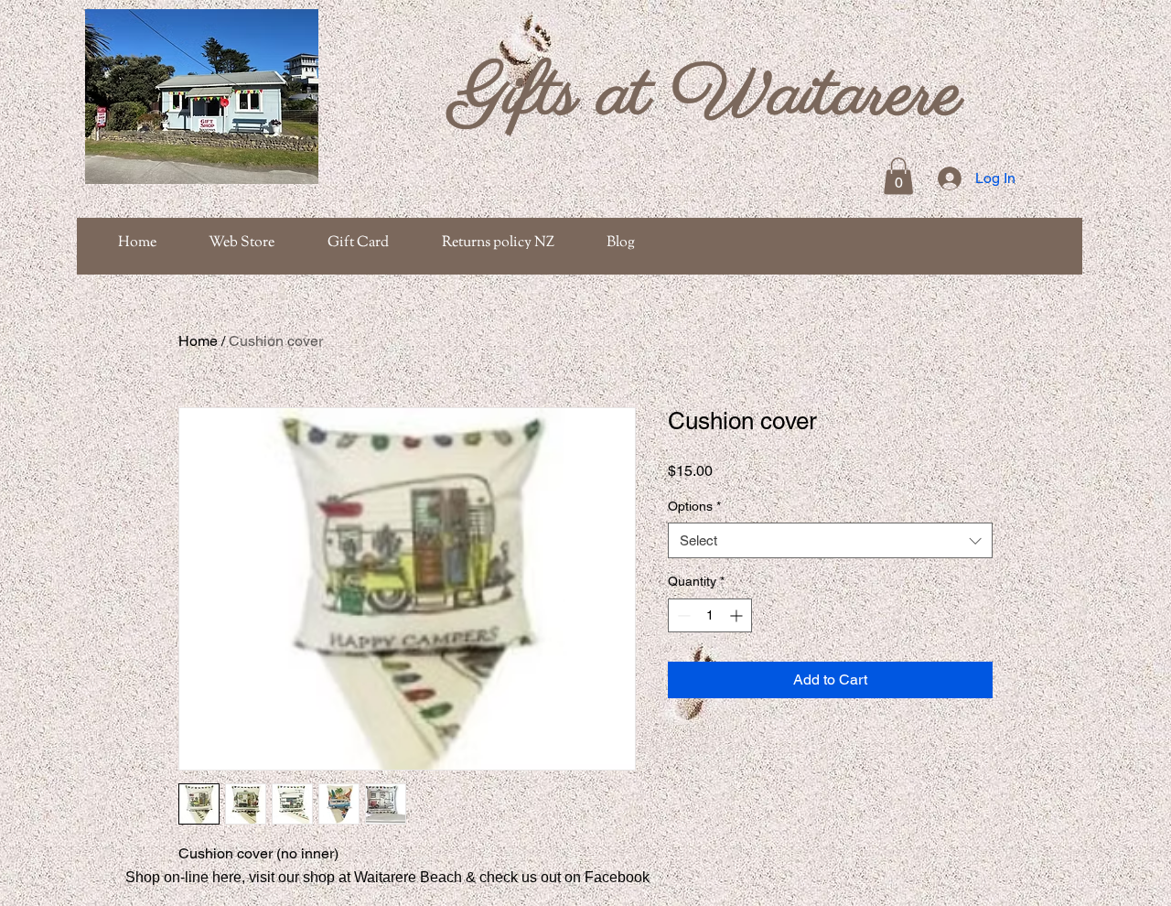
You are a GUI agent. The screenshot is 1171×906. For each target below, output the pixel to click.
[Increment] (737, 615)
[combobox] (830, 540)
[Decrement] (682, 615)
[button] (898, 176)
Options (694, 506)
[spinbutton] (709, 615)
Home (198, 341)
